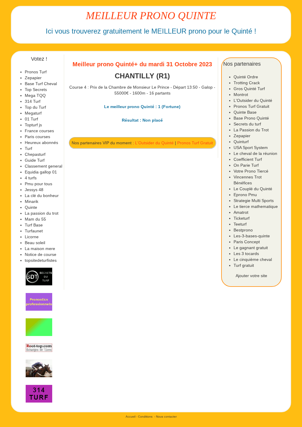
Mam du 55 (35, 219)
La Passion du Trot (251, 130)
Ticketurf (242, 218)
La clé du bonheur (42, 195)
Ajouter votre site (251, 275)
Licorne (32, 236)
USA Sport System (251, 147)
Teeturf (240, 224)
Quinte (31, 207)
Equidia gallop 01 (41, 172)
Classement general (43, 166)
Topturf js (33, 125)
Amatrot (241, 212)
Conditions (145, 416)
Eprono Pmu (245, 194)
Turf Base (34, 225)
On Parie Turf (246, 165)
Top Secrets (36, 89)
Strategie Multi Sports (254, 200)
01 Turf (31, 119)
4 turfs (31, 178)
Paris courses (37, 136)
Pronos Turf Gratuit (195, 142)
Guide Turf (35, 160)
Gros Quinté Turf (249, 88)
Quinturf (241, 141)
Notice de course (40, 254)
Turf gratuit (244, 265)
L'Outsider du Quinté (154, 142)
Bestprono (243, 230)
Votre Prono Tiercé (251, 171)
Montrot (241, 94)
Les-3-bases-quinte (252, 236)
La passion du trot (41, 213)
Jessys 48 (34, 189)
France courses (39, 130)
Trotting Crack (247, 82)
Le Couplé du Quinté (253, 188)
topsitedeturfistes (41, 260)
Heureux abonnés (41, 142)
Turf (28, 148)
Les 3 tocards (246, 253)
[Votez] (39, 276)
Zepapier (33, 77)
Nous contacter (166, 416)
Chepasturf (35, 154)
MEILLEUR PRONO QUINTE (151, 15)
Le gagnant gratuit (251, 247)
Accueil (130, 416)
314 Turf (32, 101)
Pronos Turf (36, 71)
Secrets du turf (247, 124)
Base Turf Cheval (41, 83)
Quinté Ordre (246, 77)
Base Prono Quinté (251, 118)
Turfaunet (34, 231)
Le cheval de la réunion (255, 153)
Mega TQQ (35, 95)
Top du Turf (35, 107)
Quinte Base (245, 112)
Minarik (31, 201)
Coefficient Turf (248, 159)
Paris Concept (247, 241)
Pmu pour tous (38, 183)
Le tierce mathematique (256, 206)
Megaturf (33, 113)
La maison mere (40, 248)
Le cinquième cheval (253, 259)
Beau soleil (35, 242)
